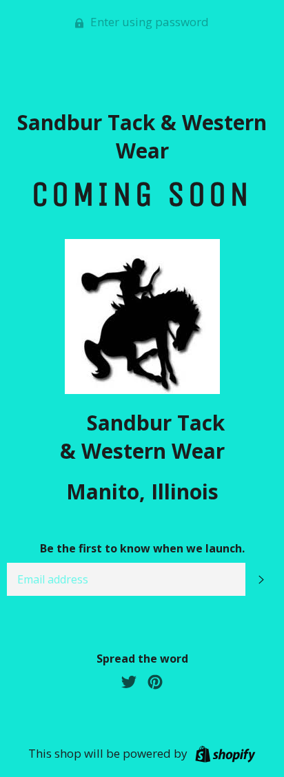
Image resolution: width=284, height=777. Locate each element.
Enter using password (148, 22)
